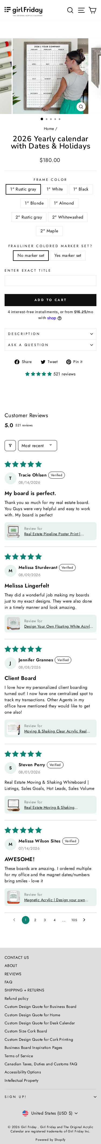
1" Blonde (34, 203)
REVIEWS (13, 974)
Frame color (50, 180)
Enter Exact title (28, 270)
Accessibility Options (23, 1072)
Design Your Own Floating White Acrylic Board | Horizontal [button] (58, 626)
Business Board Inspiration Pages (33, 1047)
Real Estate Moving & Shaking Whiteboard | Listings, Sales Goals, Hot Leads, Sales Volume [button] (57, 807)
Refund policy (16, 998)
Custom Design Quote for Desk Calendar (40, 1023)
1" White (55, 189)
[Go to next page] (85, 920)
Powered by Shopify (50, 1139)
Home (49, 128)
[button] (39, 374)
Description (24, 333)
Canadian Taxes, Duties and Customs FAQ (41, 1064)
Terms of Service (19, 1056)
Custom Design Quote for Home (32, 1015)
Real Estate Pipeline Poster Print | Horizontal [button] (52, 534)
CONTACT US (17, 957)
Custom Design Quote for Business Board (40, 1006)
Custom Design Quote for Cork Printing (39, 1039)
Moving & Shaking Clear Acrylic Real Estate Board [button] (55, 731)
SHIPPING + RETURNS (24, 990)
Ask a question (28, 345)
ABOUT (11, 965)
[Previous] (7, 76)
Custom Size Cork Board (26, 1031)
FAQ (8, 982)
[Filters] (10, 445)
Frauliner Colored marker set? (50, 246)
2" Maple (49, 231)
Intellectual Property (21, 1080)
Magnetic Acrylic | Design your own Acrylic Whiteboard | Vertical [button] (54, 900)
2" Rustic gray (29, 217)
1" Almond (64, 203)
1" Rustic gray (23, 189)
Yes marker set (67, 255)
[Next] (93, 76)
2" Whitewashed (67, 217)
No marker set (31, 255)
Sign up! (16, 1096)
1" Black (81, 189)
